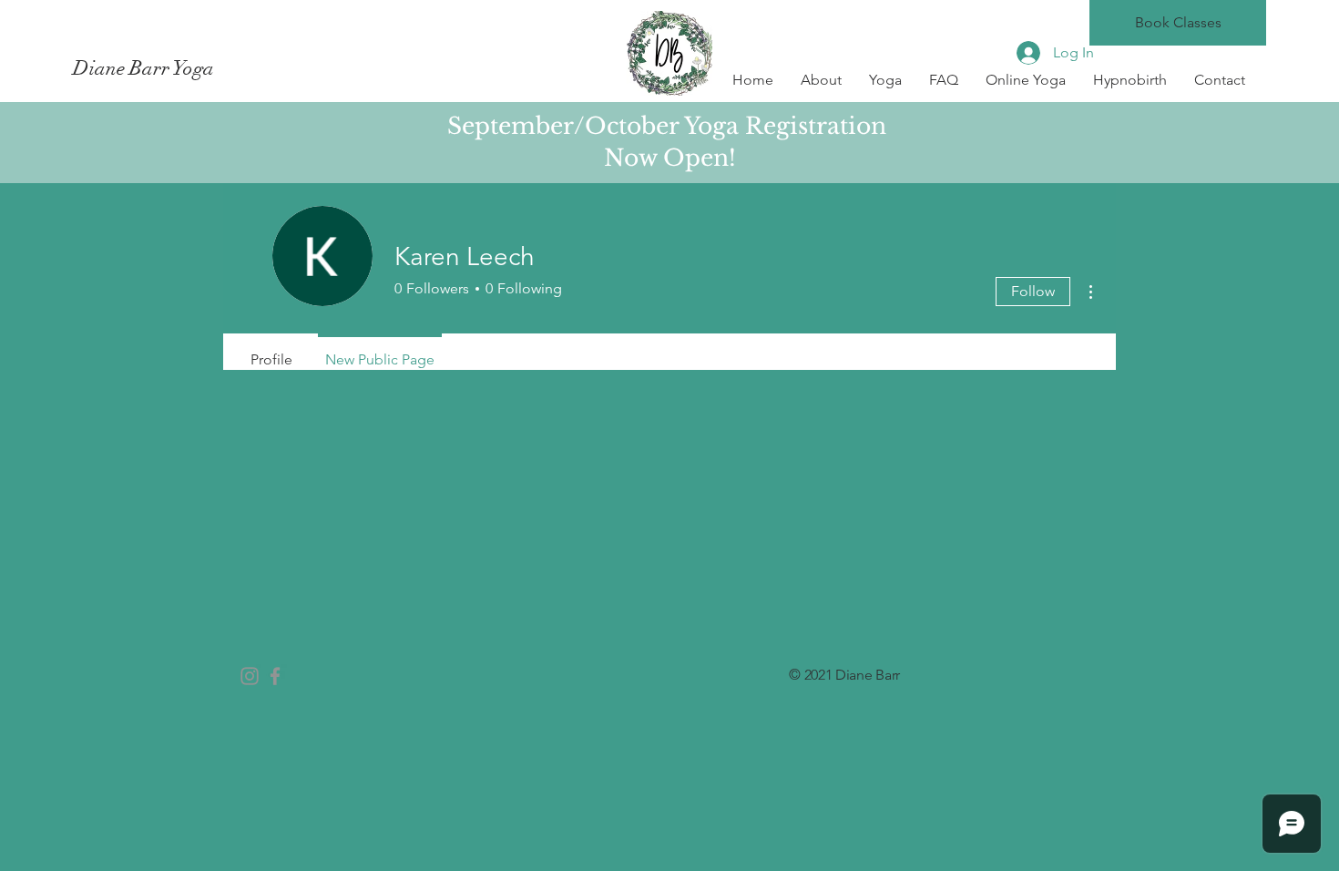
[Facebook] (275, 676)
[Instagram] (249, 676)
